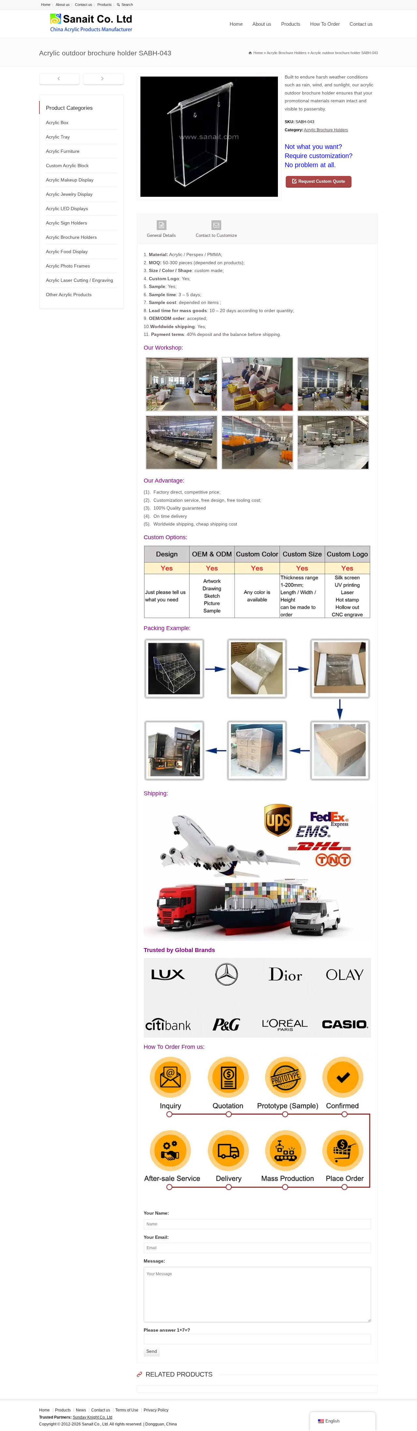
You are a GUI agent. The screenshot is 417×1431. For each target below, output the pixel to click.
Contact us (83, 5)
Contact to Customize (216, 235)
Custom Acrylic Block (67, 165)
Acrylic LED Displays (67, 208)
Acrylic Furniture (62, 151)
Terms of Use (126, 1410)
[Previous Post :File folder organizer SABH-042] (59, 79)
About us (63, 5)
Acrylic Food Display (67, 251)
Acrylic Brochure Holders (326, 130)
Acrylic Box (57, 122)
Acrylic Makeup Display (69, 179)
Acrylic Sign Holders (66, 222)
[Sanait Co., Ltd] (91, 24)
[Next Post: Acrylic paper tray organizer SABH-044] (103, 79)
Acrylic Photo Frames (68, 265)
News (81, 1410)
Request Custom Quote (321, 181)
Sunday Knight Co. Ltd (92, 1417)
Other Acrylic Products (69, 294)
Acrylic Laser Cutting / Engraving (79, 280)
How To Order (325, 24)
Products (104, 5)
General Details (161, 235)
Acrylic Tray (58, 136)
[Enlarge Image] (209, 77)
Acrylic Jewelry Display (69, 194)
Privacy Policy (156, 1410)
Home (45, 5)
